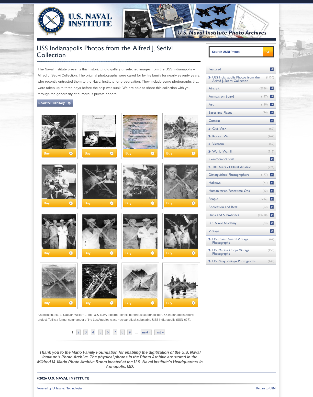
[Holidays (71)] (241, 183)
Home (69, 20)
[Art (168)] (241, 104)
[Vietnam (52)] (241, 143)
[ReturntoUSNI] (266, 388)
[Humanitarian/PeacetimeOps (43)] (241, 191)
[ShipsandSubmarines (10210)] (241, 215)
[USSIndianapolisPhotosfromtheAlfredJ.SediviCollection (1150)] (241, 78)
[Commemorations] (241, 159)
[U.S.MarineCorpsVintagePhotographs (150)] (241, 251)
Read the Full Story (51, 103)
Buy (47, 153)
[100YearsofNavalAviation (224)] (241, 167)
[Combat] (241, 121)
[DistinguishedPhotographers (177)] (241, 175)
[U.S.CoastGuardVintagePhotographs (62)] (241, 240)
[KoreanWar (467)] (241, 136)
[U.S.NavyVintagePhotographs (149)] (241, 261)
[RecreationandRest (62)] (241, 207)
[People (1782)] (241, 199)
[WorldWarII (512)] (241, 151)
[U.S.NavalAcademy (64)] (241, 223)
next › (146, 332)
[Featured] (241, 69)
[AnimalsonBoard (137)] (241, 96)
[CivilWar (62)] (241, 128)
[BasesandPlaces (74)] (241, 113)
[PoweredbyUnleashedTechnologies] (60, 388)
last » (160, 332)
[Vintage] (241, 231)
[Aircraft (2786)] (241, 88)
